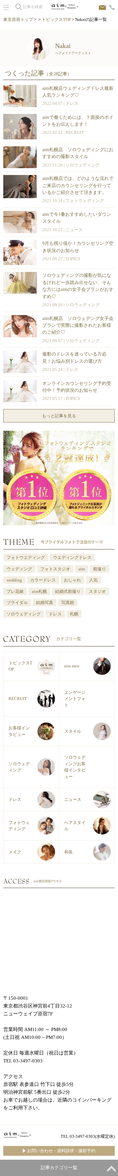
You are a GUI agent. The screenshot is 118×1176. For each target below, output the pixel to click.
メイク (15, 852)
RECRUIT (75, 132)
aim (81, 568)
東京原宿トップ (18, 19)
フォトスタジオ (55, 568)
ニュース (74, 229)
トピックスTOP (56, 19)
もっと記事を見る (59, 415)
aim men (71, 665)
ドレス (72, 103)
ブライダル (17, 602)
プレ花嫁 (15, 591)
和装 (68, 852)
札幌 (74, 614)
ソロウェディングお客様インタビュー (75, 767)
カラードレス (43, 580)
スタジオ (97, 591)
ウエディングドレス (72, 557)
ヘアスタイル (75, 826)
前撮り (99, 568)
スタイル (72, 731)
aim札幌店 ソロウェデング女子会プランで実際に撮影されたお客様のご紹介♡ (77, 325)
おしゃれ (72, 580)
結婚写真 (44, 602)
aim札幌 (39, 591)
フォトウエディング (26, 557)
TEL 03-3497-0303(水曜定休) (88, 1136)
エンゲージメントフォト (75, 698)
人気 (93, 580)
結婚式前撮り (68, 591)
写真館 (67, 602)
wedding (14, 580)
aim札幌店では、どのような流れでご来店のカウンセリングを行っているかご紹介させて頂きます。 (77, 185)
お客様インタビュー (19, 731)
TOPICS (73, 258)
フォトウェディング (85, 200)
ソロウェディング (83, 165)
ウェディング (19, 568)
